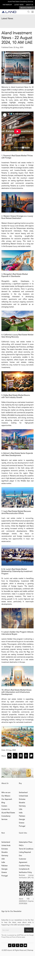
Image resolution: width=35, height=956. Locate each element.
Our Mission (5, 796)
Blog (3, 802)
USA (20, 809)
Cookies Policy (24, 865)
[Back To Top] (29, 950)
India (20, 812)
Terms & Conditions (26, 849)
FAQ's (21, 845)
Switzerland (23, 792)
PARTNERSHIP (7, 5)
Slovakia (22, 802)
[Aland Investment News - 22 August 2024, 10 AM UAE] (21, 756)
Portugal (22, 826)
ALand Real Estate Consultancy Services (20, 1)
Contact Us (5, 809)
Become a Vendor (26, 8)
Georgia (22, 819)
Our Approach (6, 799)
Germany (22, 806)
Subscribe (29, 930)
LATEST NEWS (19, 5)
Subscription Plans (25, 842)
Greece (21, 822)
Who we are (5, 792)
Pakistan (22, 816)
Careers (4, 806)
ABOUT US (29, 5)
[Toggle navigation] (32, 12)
